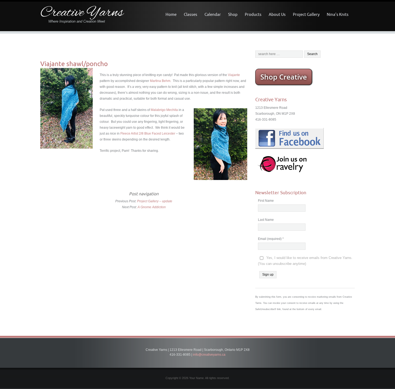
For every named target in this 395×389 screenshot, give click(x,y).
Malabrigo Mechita (164, 110)
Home (171, 14)
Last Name (266, 220)
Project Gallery (306, 14)
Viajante (234, 75)
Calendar (212, 14)
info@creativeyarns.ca (209, 354)
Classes (190, 14)
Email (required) (271, 239)
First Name (266, 201)
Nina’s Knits (338, 14)
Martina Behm (160, 81)
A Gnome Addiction (152, 207)
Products (253, 14)
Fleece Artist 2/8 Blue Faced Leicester (147, 133)
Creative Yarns (81, 13)
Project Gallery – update (154, 201)
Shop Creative (283, 77)
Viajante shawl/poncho (74, 64)
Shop (233, 14)
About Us (277, 14)
